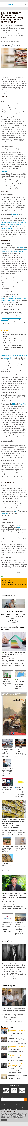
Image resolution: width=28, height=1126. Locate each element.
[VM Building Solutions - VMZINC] (14, 1089)
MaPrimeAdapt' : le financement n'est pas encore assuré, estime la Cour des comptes (14, 334)
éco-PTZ (23, 404)
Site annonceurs (19, 1108)
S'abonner (14, 979)
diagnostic (18, 362)
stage (18, 527)
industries (14, 214)
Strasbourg (4, 513)
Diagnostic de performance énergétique (14, 355)
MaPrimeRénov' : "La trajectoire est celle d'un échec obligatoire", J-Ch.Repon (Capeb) (14, 341)
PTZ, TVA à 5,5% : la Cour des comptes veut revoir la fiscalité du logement (13, 347)
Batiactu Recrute (19, 1103)
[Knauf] (22, 1089)
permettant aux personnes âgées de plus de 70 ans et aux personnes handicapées (13, 298)
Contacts (3, 1103)
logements (21, 248)
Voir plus (14, 977)
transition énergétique (16, 224)
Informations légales (20, 1106)
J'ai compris (3, 1120)
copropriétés (7, 358)
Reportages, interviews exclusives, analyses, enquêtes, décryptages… (14, 582)
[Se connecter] (25, 4)
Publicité (3, 1106)
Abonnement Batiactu (6, 1108)
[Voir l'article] (25, 693)
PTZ (13, 404)
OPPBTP (4, 171)
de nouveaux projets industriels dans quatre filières (13, 222)
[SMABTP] (6, 1089)
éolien (9, 226)
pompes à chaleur (6, 228)
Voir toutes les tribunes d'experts (14, 1020)
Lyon (16, 511)
